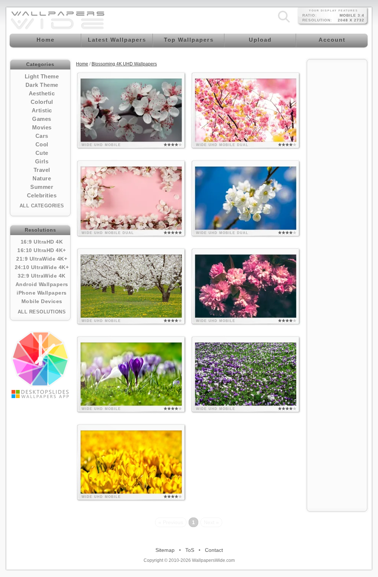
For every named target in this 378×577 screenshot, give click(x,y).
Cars (41, 136)
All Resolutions (42, 312)
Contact (214, 550)
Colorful (42, 102)
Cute (41, 153)
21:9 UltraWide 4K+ (41, 259)
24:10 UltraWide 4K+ (42, 267)
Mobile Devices (41, 301)
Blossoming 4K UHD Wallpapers (124, 64)
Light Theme (42, 76)
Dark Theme (41, 85)
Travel (42, 170)
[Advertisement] (337, 174)
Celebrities (42, 195)
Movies (42, 127)
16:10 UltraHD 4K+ (41, 250)
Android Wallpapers (42, 284)
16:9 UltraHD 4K (42, 242)
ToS (189, 550)
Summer (41, 187)
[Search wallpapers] (283, 22)
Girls (42, 161)
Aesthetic (42, 93)
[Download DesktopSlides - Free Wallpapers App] (40, 364)
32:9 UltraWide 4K (42, 276)
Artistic (42, 110)
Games (41, 119)
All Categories (42, 205)
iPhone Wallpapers (42, 293)
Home (82, 64)
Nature (41, 178)
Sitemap (165, 550)
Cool (41, 144)
